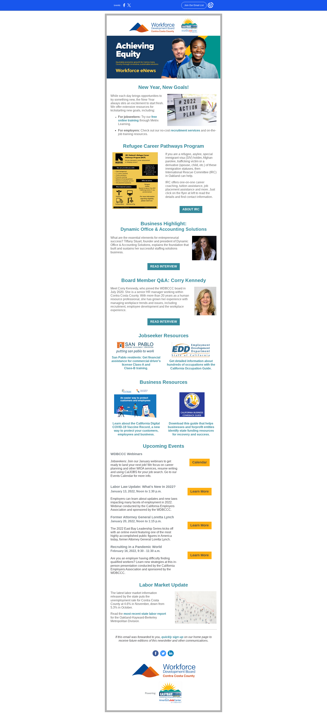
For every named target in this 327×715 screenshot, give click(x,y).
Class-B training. (136, 368)
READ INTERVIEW (163, 266)
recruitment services (185, 130)
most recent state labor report (145, 613)
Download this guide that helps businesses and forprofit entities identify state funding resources (191, 427)
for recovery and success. (191, 434)
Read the (117, 613)
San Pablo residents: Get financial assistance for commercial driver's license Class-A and (136, 361)
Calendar (199, 462)
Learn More (199, 491)
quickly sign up (172, 637)
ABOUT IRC (190, 209)
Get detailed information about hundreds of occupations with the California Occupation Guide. (191, 364)
